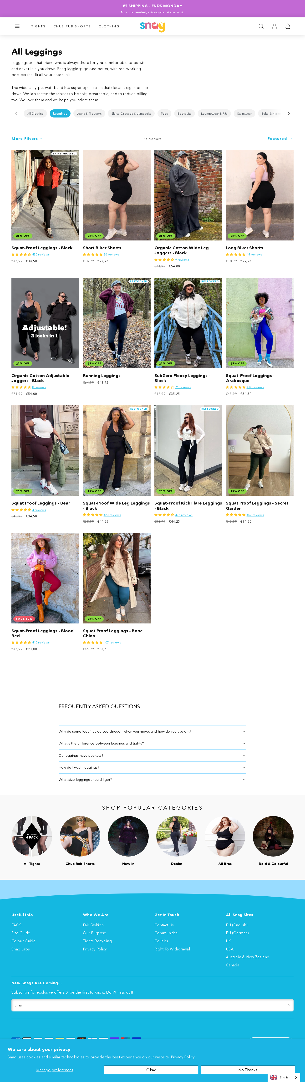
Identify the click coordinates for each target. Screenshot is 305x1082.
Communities (166, 932)
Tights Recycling (97, 941)
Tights (38, 26)
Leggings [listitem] (60, 113)
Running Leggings (102, 375)
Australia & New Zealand (247, 956)
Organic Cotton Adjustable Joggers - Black (40, 378)
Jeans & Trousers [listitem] (89, 113)
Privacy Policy (183, 1057)
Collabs (161, 941)
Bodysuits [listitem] (185, 113)
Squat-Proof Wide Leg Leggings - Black (116, 505)
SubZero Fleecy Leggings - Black (182, 378)
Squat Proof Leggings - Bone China (113, 633)
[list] (152, 113)
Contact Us (164, 925)
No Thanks (247, 1069)
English (285, 1077)
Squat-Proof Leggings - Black (42, 247)
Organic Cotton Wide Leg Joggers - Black (181, 250)
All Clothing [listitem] (35, 113)
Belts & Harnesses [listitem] (274, 113)
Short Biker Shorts (102, 247)
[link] (274, 26)
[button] (17, 26)
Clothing (109, 26)
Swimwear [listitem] (244, 113)
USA (230, 949)
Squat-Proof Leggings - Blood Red (42, 633)
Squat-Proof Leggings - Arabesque (250, 378)
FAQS (16, 925)
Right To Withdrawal (172, 949)
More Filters (25, 138)
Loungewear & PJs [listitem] (214, 113)
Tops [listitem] (164, 113)
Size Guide (20, 932)
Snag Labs (20, 949)
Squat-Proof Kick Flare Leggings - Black (188, 505)
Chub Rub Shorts (72, 26)
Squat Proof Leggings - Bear (40, 503)
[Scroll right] (289, 113)
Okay (151, 1069)
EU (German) (237, 932)
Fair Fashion (93, 925)
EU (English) (237, 925)
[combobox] (284, 1077)
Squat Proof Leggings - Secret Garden (257, 505)
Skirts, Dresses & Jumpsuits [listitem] (131, 113)
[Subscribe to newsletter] (289, 1005)
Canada (232, 965)
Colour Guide (23, 941)
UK (228, 941)
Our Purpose (94, 932)
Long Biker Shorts (244, 247)
